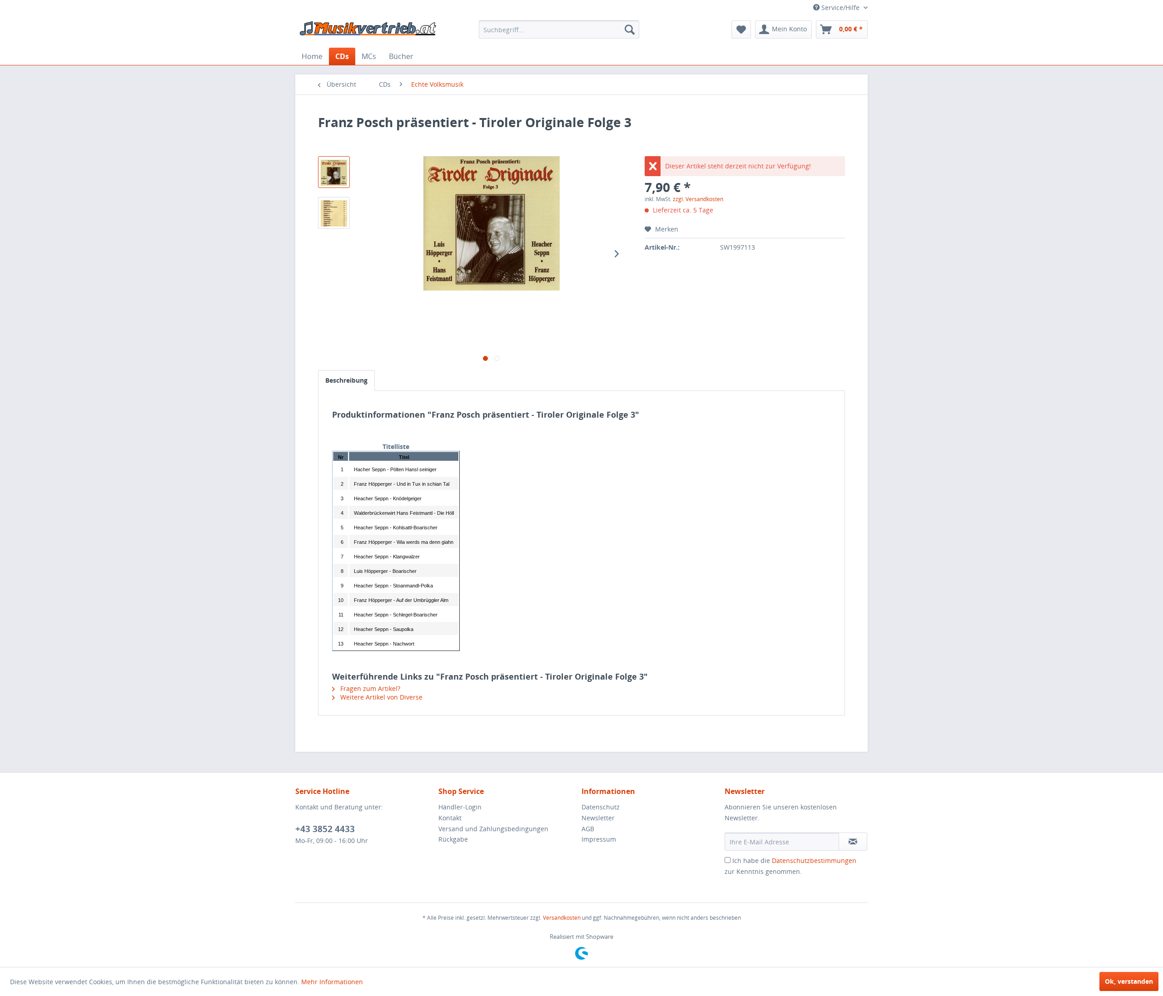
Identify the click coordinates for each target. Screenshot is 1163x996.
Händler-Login (460, 807)
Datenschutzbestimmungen (814, 860)
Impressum (599, 839)
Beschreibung (346, 380)
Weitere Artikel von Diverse (380, 697)
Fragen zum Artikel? (369, 688)
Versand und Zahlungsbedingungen (493, 828)
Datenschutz (601, 807)
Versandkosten (562, 918)
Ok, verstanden (1129, 981)
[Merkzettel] (741, 29)
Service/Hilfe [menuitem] (840, 7)
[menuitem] (559, 29)
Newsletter (598, 818)
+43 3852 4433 (325, 829)
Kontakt (450, 818)
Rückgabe (453, 839)
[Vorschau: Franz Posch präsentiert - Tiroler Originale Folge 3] (334, 172)
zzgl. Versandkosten (698, 199)
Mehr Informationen (332, 981)
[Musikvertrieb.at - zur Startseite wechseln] (368, 31)
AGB (588, 828)
